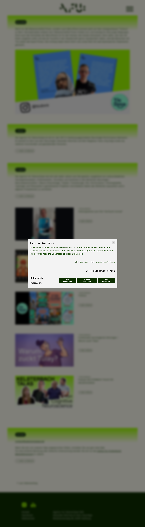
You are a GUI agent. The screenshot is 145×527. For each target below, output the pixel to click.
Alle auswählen (106, 280)
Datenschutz (36, 278)
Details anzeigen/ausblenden (100, 271)
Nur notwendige (67, 280)
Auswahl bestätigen (87, 280)
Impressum (36, 283)
